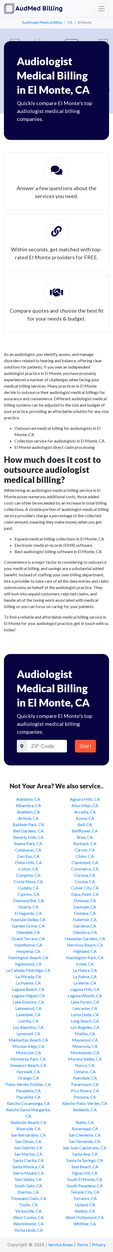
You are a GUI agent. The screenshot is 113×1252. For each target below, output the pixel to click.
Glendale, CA (28, 932)
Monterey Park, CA (28, 1058)
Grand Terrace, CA (28, 938)
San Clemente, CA (85, 1134)
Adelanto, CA (28, 799)
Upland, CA (85, 1204)
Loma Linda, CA (85, 1014)
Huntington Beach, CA (28, 957)
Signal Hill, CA (84, 1172)
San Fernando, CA (84, 1141)
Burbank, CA (84, 843)
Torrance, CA (85, 1198)
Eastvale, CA (85, 906)
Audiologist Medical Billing (42, 22)
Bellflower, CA (85, 830)
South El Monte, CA (84, 1179)
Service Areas (60, 1244)
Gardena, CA (84, 925)
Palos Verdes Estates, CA (28, 1084)
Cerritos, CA (28, 856)
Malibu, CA (85, 1033)
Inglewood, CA (28, 963)
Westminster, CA (28, 1223)
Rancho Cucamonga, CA (28, 1103)
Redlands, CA (85, 1109)
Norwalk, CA (28, 1071)
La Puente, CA (28, 982)
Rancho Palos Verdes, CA (84, 1103)
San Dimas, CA (28, 1141)
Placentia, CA (28, 1096)
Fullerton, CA (85, 919)
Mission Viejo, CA (28, 1046)
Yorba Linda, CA (28, 1229)
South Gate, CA (28, 1185)
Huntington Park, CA (85, 957)
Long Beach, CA (85, 1020)
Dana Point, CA (85, 894)
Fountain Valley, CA (28, 919)
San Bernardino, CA (28, 1134)
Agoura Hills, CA (85, 799)
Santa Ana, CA (84, 1153)
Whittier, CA (85, 1223)
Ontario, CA (85, 1071)
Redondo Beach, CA (28, 1122)
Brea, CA (85, 837)
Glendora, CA (85, 932)
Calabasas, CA (28, 849)
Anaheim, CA (28, 811)
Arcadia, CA (85, 811)
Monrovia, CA (84, 1046)
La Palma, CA (85, 976)
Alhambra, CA (28, 805)
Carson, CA (85, 849)
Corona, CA (84, 875)
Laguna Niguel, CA (28, 995)
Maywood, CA (85, 1039)
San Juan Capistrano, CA (84, 1147)
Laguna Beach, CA (28, 989)
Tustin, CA (28, 1204)
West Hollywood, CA (85, 1217)
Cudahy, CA (28, 887)
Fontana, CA (85, 913)
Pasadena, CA (28, 1090)
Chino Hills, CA (28, 862)
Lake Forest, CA (85, 1001)
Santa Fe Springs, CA (84, 1160)
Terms (82, 1244)
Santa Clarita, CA (28, 1160)
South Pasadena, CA (85, 1185)
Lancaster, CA (85, 1008)
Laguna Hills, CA (85, 989)
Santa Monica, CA (28, 1166)
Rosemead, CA (85, 1128)
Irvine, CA (85, 963)
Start (85, 746)
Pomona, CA (85, 1096)
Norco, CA (84, 1065)
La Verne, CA (84, 982)
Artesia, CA (28, 818)
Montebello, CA (84, 1052)
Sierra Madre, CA (28, 1172)
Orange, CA (28, 1077)
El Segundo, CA (28, 913)
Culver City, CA (85, 887)
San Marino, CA (28, 1153)
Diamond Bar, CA (28, 900)
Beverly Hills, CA (28, 837)
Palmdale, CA (85, 1077)
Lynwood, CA (28, 1033)
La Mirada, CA (28, 976)
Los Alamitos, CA (28, 1027)
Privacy (99, 1244)
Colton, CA (28, 868)
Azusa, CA (85, 818)
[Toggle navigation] (101, 8)
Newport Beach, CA (28, 1065)
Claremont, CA (84, 862)
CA (70, 22)
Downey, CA (85, 900)
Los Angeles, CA (84, 1027)
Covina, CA (85, 881)
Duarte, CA (28, 906)
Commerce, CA (85, 868)
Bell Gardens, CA (28, 830)
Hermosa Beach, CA (85, 944)
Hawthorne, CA (28, 944)
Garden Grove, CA (28, 925)
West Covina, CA (28, 1217)
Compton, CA (28, 875)
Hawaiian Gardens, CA (85, 938)
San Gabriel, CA (28, 1147)
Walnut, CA (85, 1210)
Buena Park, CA (28, 843)
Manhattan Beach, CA (28, 1039)
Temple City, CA (84, 1191)
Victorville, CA (28, 1210)
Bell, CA (85, 824)
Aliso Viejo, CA (84, 805)
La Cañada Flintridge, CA (28, 970)
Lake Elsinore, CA (28, 1001)
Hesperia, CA (28, 951)
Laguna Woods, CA (85, 995)
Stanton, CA (28, 1191)
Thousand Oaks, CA (28, 1198)
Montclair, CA (28, 1052)
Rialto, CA (85, 1122)
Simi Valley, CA (28, 1179)
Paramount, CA (85, 1084)
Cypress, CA (28, 894)
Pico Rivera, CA (85, 1090)
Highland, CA (85, 951)
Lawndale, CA (28, 1014)
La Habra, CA (85, 970)
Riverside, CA (28, 1128)
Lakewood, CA (28, 1008)
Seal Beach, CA (84, 1166)
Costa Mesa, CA (28, 881)
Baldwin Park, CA (28, 824)
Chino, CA (85, 856)
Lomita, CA (28, 1020)
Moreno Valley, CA (85, 1058)
